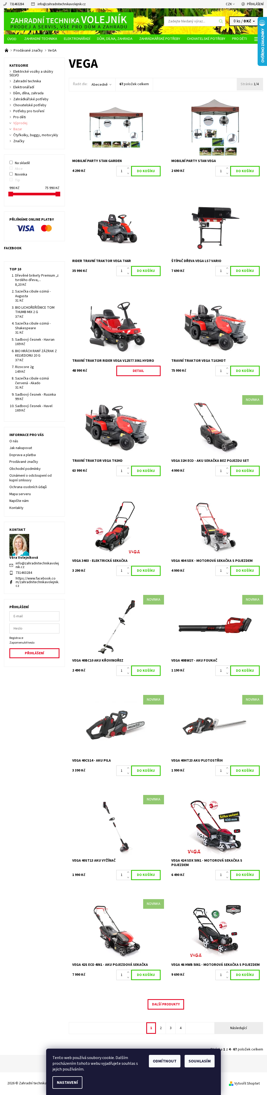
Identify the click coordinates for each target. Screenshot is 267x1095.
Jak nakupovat (20, 448)
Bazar (17, 129)
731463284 (17, 4)
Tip (17, 180)
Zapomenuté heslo (21, 642)
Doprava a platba (22, 455)
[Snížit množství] (129, 173)
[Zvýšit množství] (129, 168)
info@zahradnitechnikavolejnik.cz (62, 4)
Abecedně (100, 84)
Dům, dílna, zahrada (114, 38)
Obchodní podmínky (25, 468)
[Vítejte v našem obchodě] (7, 50)
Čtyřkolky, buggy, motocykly (35, 135)
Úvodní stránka (12, 39)
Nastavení (67, 1082)
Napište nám (19, 500)
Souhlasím (200, 1061)
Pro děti (239, 38)
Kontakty (16, 508)
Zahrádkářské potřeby (159, 38)
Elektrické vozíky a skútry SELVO (31, 73)
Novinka (21, 174)
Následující (238, 1028)
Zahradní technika (40, 38)
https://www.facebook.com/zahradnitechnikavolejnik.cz (37, 582)
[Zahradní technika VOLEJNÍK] (69, 21)
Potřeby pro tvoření (28, 111)
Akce (19, 168)
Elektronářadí (77, 38)
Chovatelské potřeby (206, 38)
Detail (138, 371)
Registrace (16, 638)
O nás (13, 441)
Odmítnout (165, 1061)
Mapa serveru (20, 494)
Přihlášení (255, 4)
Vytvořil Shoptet (247, 1083)
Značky (19, 141)
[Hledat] (221, 21)
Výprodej (20, 123)
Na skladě (22, 163)
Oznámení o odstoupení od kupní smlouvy (30, 478)
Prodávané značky (23, 461)
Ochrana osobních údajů (28, 487)
